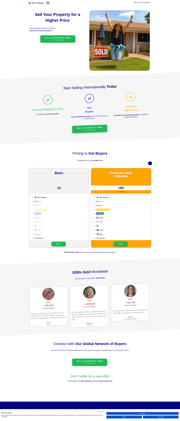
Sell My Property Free (90, 128)
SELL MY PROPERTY (142, 2)
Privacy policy (100, 411)
